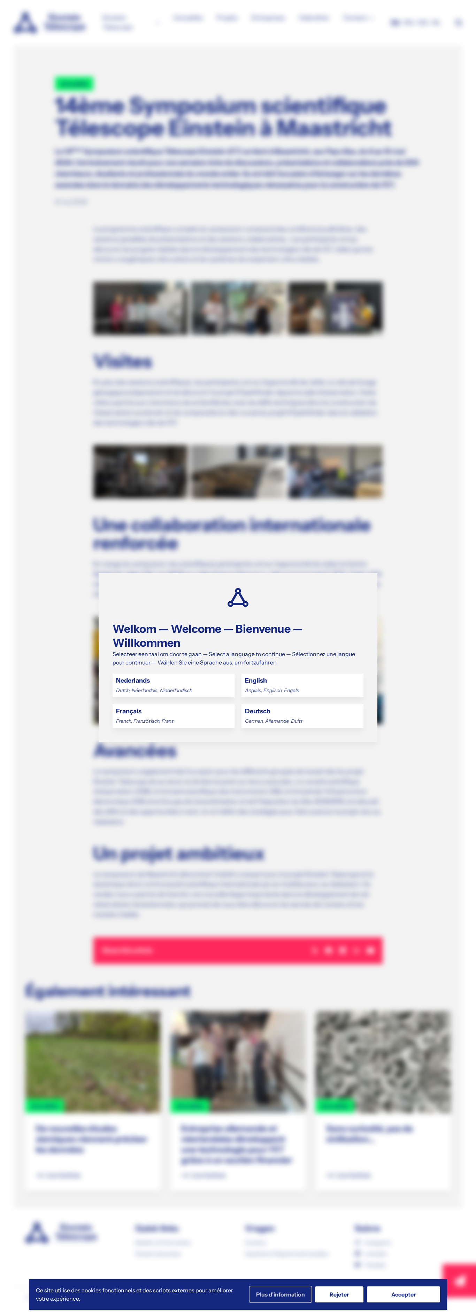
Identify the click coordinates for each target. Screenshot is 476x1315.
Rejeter (339, 1294)
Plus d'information (280, 1294)
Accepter (403, 1294)
